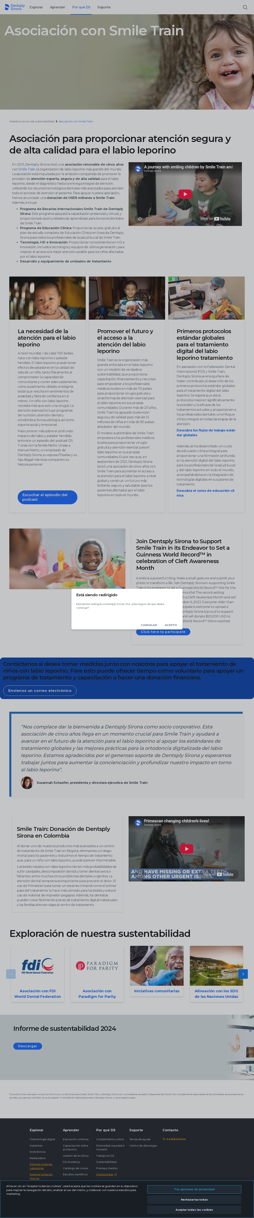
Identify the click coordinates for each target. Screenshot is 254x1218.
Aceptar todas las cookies (194, 1209)
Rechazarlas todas (194, 1199)
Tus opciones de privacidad (194, 1189)
